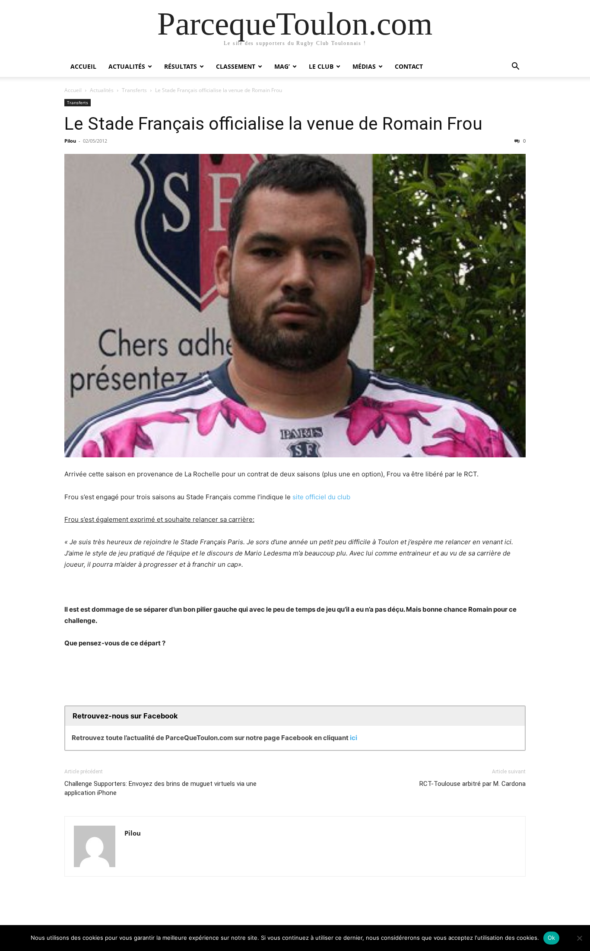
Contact (409, 66)
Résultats (180, 66)
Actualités (126, 66)
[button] (515, 67)
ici (353, 738)
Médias (364, 66)
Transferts (134, 90)
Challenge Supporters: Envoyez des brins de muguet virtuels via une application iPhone (160, 788)
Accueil (83, 66)
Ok (551, 937)
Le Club (321, 66)
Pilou (70, 140)
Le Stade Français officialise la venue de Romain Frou (273, 123)
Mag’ (282, 66)
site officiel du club (321, 497)
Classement (235, 66)
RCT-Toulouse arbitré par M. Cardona (472, 784)
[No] (579, 938)
